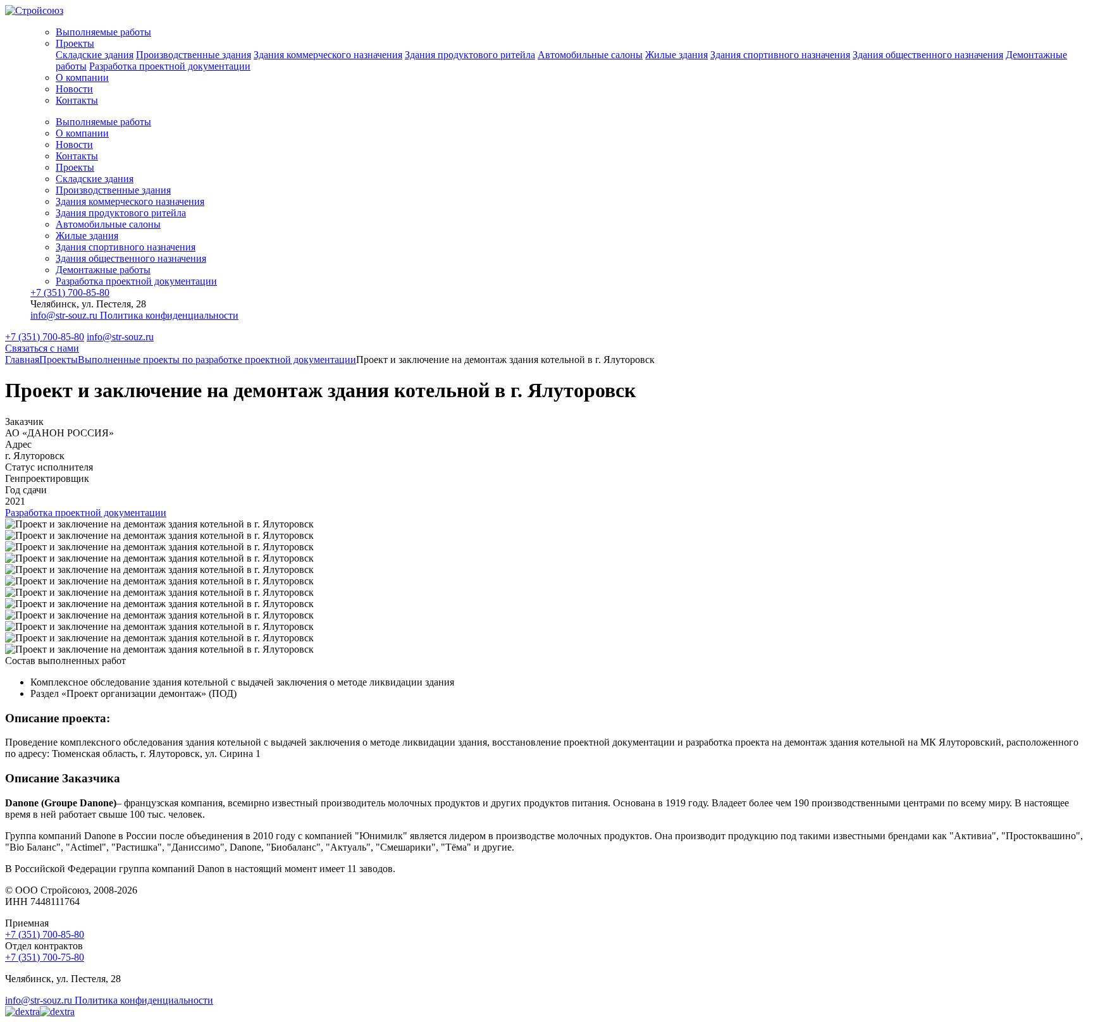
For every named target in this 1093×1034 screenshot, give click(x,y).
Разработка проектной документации (169, 66)
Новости (74, 88)
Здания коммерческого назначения (328, 54)
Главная (22, 359)
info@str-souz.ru (65, 315)
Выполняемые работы (103, 32)
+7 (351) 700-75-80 (44, 957)
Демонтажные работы (103, 269)
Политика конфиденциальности (169, 315)
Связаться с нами (42, 348)
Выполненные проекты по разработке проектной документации (217, 359)
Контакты (77, 100)
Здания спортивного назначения (780, 54)
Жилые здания (676, 54)
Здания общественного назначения (928, 54)
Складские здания (94, 54)
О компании (82, 77)
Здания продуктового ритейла (470, 54)
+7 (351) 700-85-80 (69, 292)
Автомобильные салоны (590, 54)
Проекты (75, 43)
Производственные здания (193, 54)
